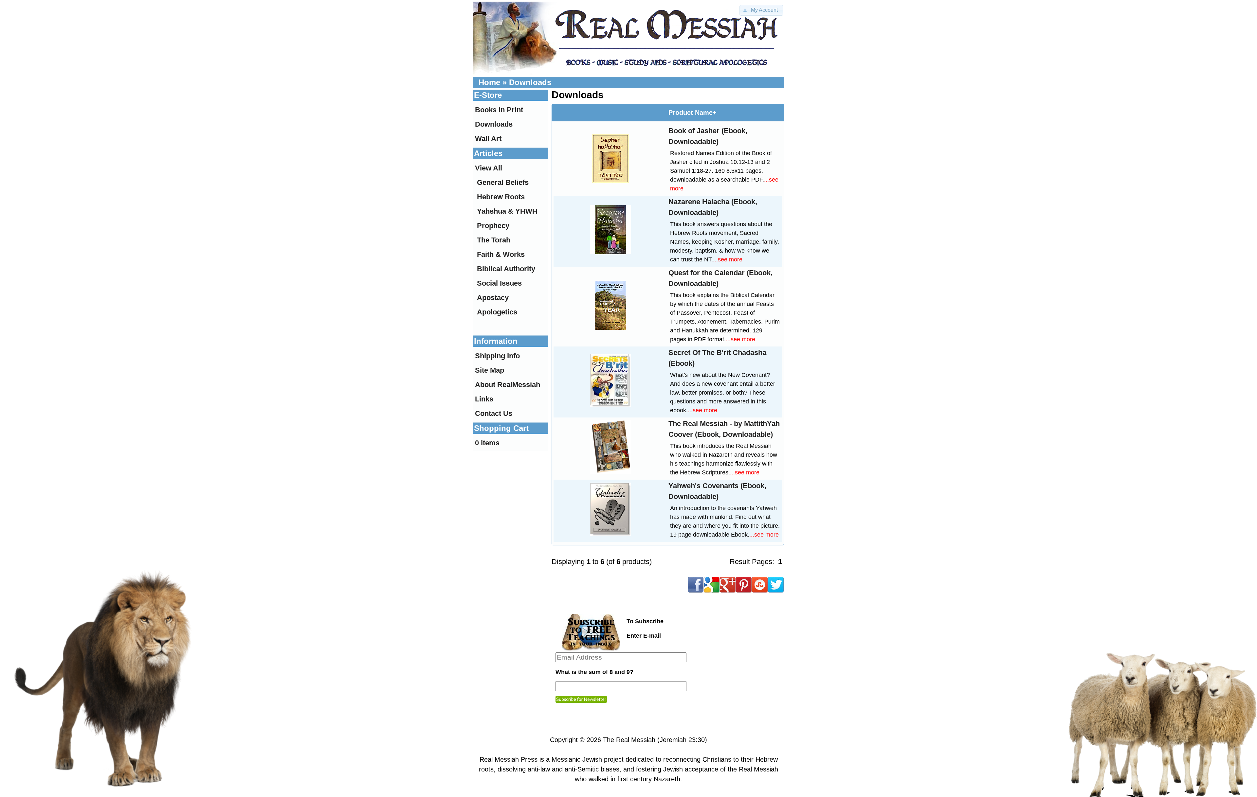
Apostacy (493, 297)
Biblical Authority (506, 269)
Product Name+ (692, 112)
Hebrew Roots (501, 197)
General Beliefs (503, 182)
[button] (761, 10)
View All (488, 168)
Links (484, 399)
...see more (727, 259)
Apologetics (497, 312)
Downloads (530, 82)
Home (489, 82)
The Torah (493, 240)
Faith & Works (501, 254)
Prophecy (493, 225)
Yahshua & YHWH (507, 211)
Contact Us (493, 413)
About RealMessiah (507, 385)
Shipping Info (497, 356)
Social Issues (499, 283)
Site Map (489, 370)
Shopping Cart (501, 428)
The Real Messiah (629, 739)
